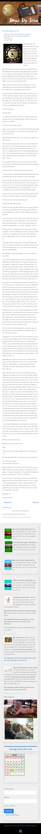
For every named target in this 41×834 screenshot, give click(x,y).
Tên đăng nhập (8, 789)
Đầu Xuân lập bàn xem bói (10, 31)
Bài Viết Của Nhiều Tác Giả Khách (21, 34)
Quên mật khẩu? (10, 814)
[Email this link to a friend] (38, 34)
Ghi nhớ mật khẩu (9, 806)
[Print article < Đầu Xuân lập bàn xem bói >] (35, 34)
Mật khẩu (7, 797)
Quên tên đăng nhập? (12, 815)
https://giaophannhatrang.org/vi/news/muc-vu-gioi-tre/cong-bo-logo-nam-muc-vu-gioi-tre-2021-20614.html (19, 622)
